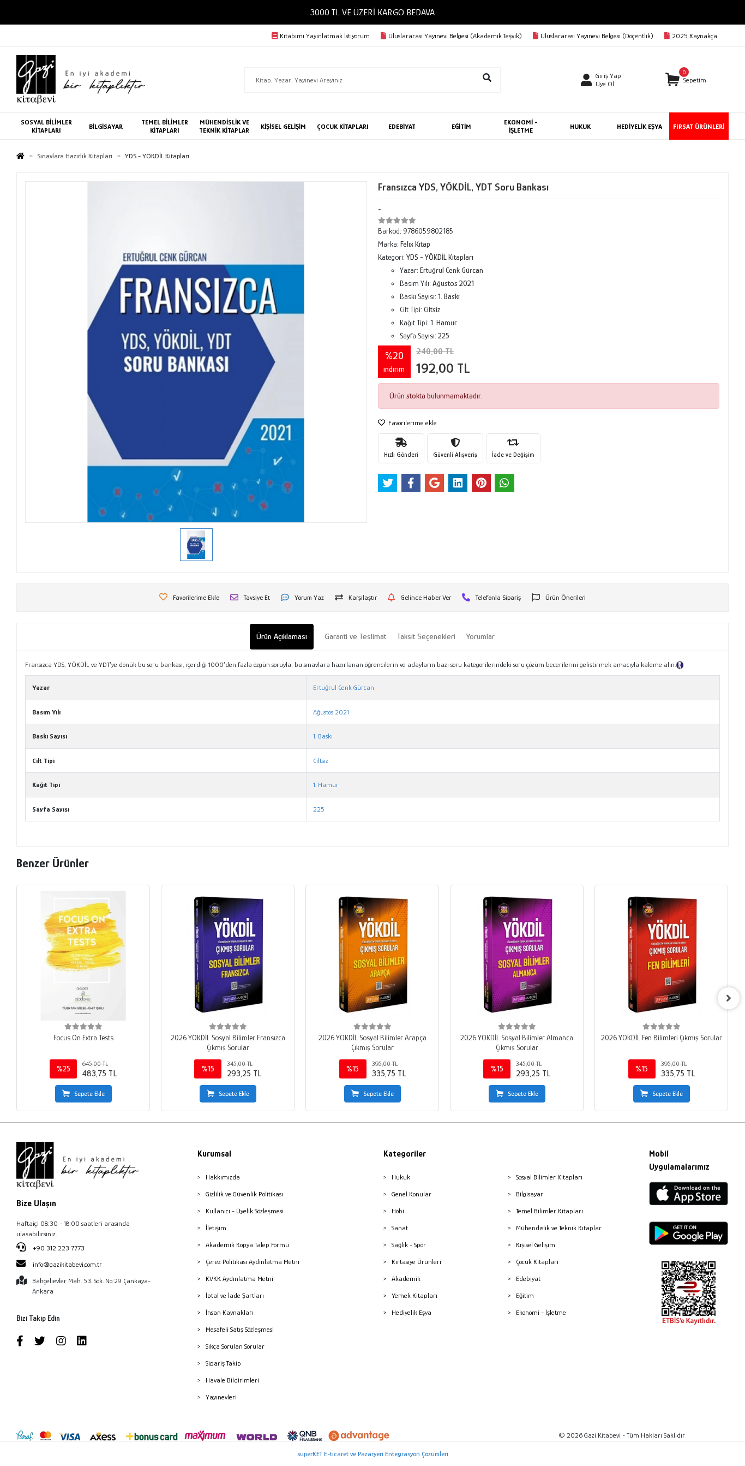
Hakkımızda (223, 1177)
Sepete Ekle (89, 1094)
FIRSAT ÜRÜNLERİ (698, 126)
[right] (728, 998)
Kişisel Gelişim (535, 1245)
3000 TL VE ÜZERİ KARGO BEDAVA (372, 12)
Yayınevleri (221, 1397)
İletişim (216, 1228)
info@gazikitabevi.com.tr (67, 1264)
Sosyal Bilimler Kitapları (549, 1177)
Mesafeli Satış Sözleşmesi (240, 1329)
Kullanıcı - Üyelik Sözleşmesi (245, 1211)
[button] (686, 80)
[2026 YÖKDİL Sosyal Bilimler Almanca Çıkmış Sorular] (517, 956)
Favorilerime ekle (412, 423)
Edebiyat (528, 1278)
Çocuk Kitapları (537, 1262)
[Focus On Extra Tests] (83, 956)
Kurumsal (214, 1154)
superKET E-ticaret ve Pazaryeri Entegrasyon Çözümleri (372, 1454)
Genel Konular (411, 1194)
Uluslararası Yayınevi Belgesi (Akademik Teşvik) (455, 36)
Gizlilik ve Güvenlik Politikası (244, 1194)
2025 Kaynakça (694, 36)
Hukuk (401, 1177)
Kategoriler (404, 1154)
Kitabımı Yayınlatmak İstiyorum (325, 36)
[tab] (282, 636)
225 (319, 809)
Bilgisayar (529, 1194)
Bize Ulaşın (36, 1203)
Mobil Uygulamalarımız (679, 1160)
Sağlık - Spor (409, 1245)
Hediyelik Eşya (411, 1312)
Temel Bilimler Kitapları (549, 1211)
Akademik (406, 1278)
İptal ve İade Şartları (235, 1295)
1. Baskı (323, 736)
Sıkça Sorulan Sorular (235, 1346)
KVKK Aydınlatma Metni (239, 1278)
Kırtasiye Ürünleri (416, 1262)
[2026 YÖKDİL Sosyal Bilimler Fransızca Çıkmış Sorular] (228, 956)
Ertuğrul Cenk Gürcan (343, 687)
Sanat (400, 1228)
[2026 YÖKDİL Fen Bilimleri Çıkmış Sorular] (661, 956)
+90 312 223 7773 (58, 1248)
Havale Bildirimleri (232, 1380)
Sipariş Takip (223, 1363)
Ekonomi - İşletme (541, 1312)
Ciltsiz (320, 760)
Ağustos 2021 (331, 712)
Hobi (398, 1211)
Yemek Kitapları (414, 1295)
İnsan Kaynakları (230, 1312)
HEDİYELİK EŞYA (639, 126)
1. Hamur (326, 784)
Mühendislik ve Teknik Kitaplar (559, 1228)
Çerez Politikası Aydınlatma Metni (252, 1262)
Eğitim (525, 1295)
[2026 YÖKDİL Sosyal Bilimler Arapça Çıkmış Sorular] (372, 956)
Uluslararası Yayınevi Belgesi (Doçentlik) (596, 36)
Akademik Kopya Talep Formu (247, 1245)
